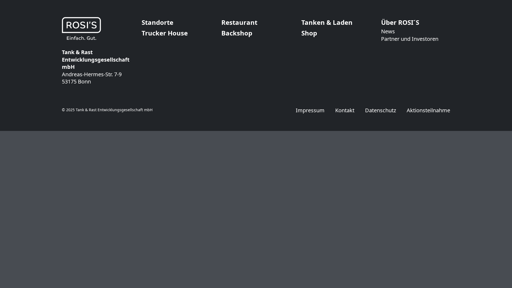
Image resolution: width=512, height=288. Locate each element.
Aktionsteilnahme (428, 110)
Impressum (310, 110)
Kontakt (344, 110)
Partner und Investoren (409, 38)
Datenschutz (380, 110)
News (388, 31)
